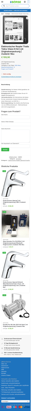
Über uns (4, 364)
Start (2, 13)
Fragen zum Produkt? (7, 69)
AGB (2, 369)
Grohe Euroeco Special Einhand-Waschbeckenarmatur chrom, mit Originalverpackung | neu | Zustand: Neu (14, 284)
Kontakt (3, 373)
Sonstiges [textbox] (15, 401)
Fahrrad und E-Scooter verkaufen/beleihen (13, 394)
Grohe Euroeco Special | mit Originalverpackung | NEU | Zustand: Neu (14, 202)
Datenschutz (5, 367)
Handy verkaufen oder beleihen (10, 381)
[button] (28, 2)
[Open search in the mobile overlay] (15, 6)
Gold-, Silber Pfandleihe (8, 387)
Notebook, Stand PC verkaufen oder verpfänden (15, 385)
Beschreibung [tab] (5, 84)
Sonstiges (7, 13)
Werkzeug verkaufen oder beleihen (11, 390)
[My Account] (25, 2)
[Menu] (3, 2)
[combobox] (15, 401)
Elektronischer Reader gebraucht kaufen (19, 160)
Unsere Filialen (6, 375)
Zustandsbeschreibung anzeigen (11, 77)
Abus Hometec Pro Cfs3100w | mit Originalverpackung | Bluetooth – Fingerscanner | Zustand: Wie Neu (13, 242)
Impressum (4, 365)
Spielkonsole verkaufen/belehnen (10, 383)
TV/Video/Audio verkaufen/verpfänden (12, 392)
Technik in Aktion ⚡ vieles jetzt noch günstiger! (15, 10)
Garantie (3, 371)
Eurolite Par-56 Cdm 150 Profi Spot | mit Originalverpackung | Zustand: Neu (15, 325)
